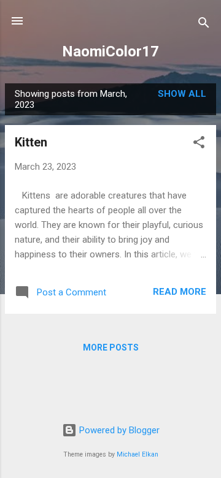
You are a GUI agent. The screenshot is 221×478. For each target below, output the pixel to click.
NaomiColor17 (110, 51)
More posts (111, 347)
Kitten (31, 142)
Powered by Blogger (118, 430)
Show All (182, 93)
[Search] (203, 25)
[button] (199, 144)
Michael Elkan (137, 454)
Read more (179, 291)
